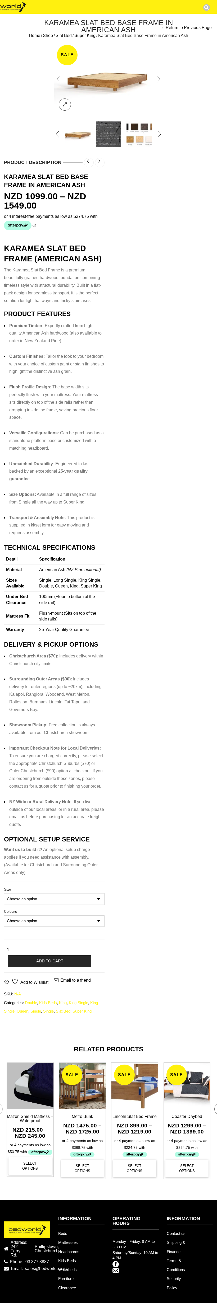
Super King (85, 35)
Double (31, 1003)
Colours (10, 911)
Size (7, 889)
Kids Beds (48, 1003)
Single (35, 1011)
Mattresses (68, 1242)
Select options (30, 1165)
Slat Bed (64, 35)
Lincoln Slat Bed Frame (134, 1116)
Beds (62, 1233)
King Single (78, 1003)
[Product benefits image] (109, 134)
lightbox (65, 104)
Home (34, 35)
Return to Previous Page (189, 28)
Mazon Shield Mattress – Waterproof (30, 1118)
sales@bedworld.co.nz (46, 1269)
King (63, 1003)
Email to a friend (75, 980)
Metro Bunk (82, 1116)
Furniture (66, 1279)
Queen (22, 1011)
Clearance (67, 1288)
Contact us (176, 1233)
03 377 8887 (37, 1262)
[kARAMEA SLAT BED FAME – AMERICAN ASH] (78, 134)
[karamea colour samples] (139, 134)
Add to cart (49, 961)
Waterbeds (67, 1270)
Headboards (68, 1252)
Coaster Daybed (186, 1116)
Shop (48, 35)
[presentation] (58, 79)
